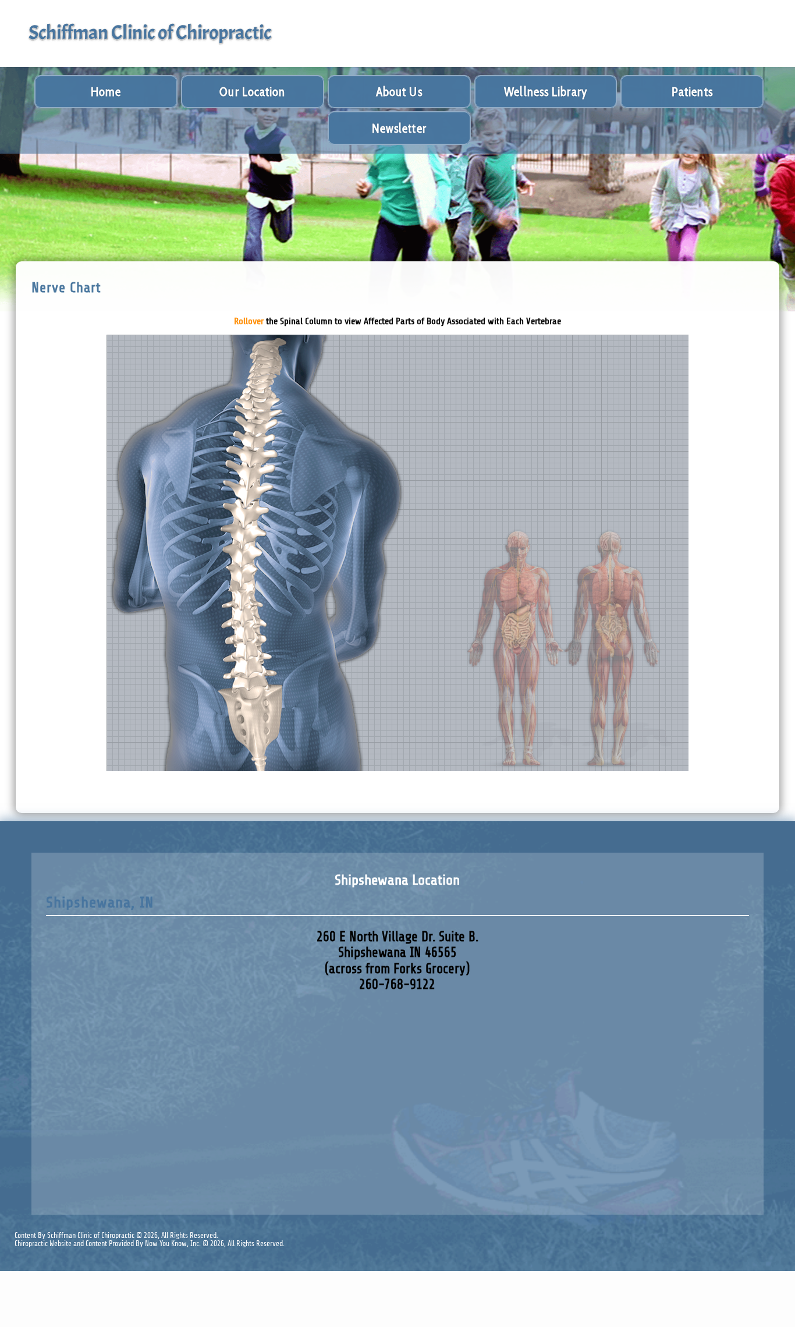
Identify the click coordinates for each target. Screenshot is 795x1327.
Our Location (252, 91)
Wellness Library (545, 91)
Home (106, 91)
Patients (692, 91)
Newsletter (399, 128)
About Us (399, 91)
